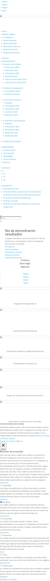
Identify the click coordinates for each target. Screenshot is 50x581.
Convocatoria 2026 (12, 67)
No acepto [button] (10, 441)
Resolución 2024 (11, 115)
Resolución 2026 (11, 70)
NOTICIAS (5, 58)
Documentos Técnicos (11, 46)
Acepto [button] (2, 441)
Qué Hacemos (8, 153)
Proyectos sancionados (12, 141)
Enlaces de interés (10, 49)
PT (4, 177)
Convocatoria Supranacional (14, 121)
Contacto (25, 260)
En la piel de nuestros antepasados (17, 198)
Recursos (6, 162)
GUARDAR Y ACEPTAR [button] (8, 579)
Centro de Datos (9, 159)
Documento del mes (11, 189)
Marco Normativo (10, 43)
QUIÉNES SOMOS (8, 34)
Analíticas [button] (4, 499)
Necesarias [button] (4, 532)
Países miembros (10, 40)
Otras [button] (2, 552)
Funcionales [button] (4, 516)
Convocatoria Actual (12, 91)
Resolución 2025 (11, 76)
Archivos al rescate (10, 201)
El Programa (8, 37)
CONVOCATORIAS (8, 61)
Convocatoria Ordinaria (12, 100)
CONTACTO (6, 168)
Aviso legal (25, 263)
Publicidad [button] (4, 483)
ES (2, 171)
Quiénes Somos (9, 150)
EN (4, 180)
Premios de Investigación (13, 88)
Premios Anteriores (12, 94)
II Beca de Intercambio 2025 (16, 79)
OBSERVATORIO (8, 147)
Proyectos (8, 103)
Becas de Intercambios (12, 64)
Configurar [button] (18, 441)
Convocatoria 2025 (12, 73)
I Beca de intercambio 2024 (15, 82)
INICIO (4, 31)
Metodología (8, 156)
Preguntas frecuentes (11, 52)
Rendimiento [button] (5, 563)
